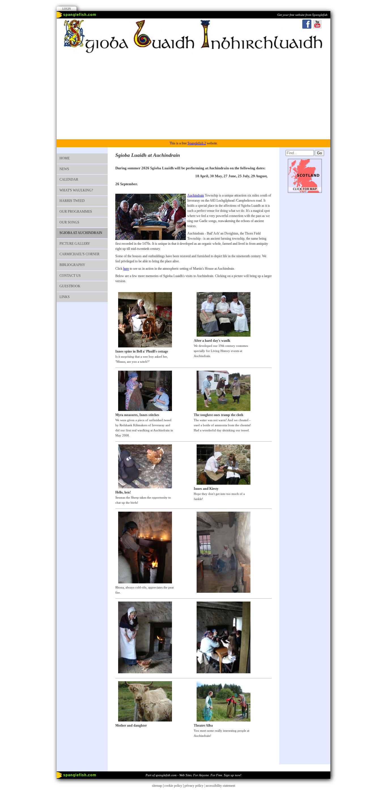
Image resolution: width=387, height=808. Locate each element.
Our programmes (75, 212)
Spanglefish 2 (197, 143)
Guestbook (69, 286)
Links (64, 297)
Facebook (306, 24)
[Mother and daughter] (143, 720)
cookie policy (173, 786)
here (126, 269)
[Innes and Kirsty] (222, 484)
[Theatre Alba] (222, 720)
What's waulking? (76, 190)
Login (66, 8)
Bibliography (72, 265)
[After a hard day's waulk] (222, 335)
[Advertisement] (193, 96)
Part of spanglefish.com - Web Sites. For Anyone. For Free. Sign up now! (193, 775)
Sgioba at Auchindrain (80, 233)
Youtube (317, 24)
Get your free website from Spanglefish (302, 14)
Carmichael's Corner (79, 254)
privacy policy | (195, 786)
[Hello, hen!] (143, 487)
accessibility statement (220, 786)
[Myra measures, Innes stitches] (143, 410)
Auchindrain (195, 195)
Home (64, 158)
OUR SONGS (69, 222)
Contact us (70, 276)
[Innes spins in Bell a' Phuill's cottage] (143, 346)
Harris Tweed (72, 201)
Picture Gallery (74, 244)
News (64, 169)
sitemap (157, 786)
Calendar (68, 180)
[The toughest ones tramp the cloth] (222, 410)
